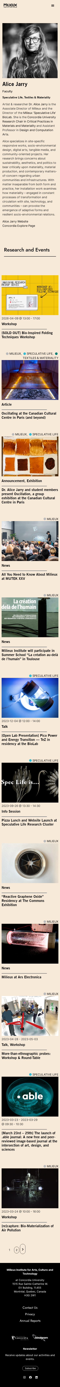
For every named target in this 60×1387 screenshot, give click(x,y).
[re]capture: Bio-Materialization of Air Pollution (28, 1228)
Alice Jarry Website (15, 221)
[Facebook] (30, 1377)
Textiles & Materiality (37, 97)
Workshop (9, 324)
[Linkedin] (36, 1377)
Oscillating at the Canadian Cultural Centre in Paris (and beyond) (29, 415)
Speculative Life (12, 97)
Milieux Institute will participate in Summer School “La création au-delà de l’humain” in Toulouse (30, 655)
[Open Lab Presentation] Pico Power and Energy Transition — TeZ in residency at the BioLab (29, 739)
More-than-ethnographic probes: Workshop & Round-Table (26, 1055)
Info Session (11, 811)
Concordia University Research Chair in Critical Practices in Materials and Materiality (29, 121)
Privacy (30, 1314)
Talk (5, 726)
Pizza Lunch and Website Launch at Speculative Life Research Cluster (29, 822)
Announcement (13, 481)
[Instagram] (24, 1377)
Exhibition (34, 481)
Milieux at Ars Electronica (21, 977)
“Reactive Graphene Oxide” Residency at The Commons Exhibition (23, 900)
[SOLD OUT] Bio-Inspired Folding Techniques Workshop (27, 335)
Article (7, 404)
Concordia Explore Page (18, 225)
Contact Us (30, 1307)
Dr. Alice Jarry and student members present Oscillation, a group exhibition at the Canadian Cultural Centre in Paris (30, 496)
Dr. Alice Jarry (38, 104)
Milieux (15, 353)
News (6, 565)
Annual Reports (30, 1320)
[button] (52, 5)
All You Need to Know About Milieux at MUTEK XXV (29, 576)
